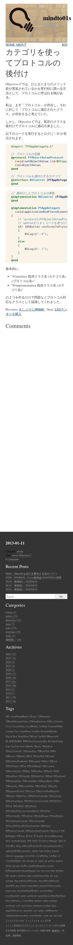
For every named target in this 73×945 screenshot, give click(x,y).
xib (50, 915)
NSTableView (55, 800)
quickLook (32, 895)
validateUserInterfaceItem (17, 915)
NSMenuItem (37, 770)
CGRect (50, 721)
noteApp (9, 880)
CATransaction (44, 716)
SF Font (29, 835)
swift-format (26, 905)
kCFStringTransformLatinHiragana (21, 870)
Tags (10, 708)
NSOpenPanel (12, 776)
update (41, 910)
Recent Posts (17, 566)
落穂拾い (56, 930)
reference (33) (13, 632)
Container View (12, 731)
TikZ (60, 840)
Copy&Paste (25, 731)
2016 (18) (11, 685)
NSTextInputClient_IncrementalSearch (22, 810)
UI (65, 840)
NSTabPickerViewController (36, 800)
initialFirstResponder (37, 865)
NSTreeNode (27, 815)
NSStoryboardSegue (14, 800)
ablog (18, 845)
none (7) (10, 624)
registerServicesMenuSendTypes (52, 895)
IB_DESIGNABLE (14, 741)
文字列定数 (11, 930)
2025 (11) (11, 658)
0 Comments (12, 559)
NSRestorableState (26, 785)
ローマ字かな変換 (57, 925)
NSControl (49, 756)
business (55, 850)
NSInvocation (48, 765)
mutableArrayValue (40, 875)
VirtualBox (10, 845)
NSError (45, 761)
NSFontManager (34, 765)
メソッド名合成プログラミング (20, 925)
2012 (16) (11, 701)
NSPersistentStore (30, 780)
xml (55, 915)
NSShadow (10, 795)
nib (51, 875)
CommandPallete (55, 726)
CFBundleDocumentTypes (17, 721)
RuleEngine (11, 835)
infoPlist (24, 865)
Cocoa (8, 726)
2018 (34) (11, 677)
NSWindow (46, 825)
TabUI (35, 840)
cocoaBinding (42, 855)
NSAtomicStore (29, 750)
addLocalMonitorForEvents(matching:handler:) (42, 845)
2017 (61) (11, 681)
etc (36, 860)
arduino (35, 850)
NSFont (23, 765)
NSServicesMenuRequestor (47, 790)
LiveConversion (18, 746)
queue (23, 895)
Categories (15, 605)
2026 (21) (11, 654)
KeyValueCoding (55, 741)
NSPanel (48, 776)
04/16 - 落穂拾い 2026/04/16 (21, 589)
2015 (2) (10, 689)
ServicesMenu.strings (54, 835)
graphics (59, 860)
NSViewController (37, 820)
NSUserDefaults (56, 815)
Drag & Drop (11, 736)
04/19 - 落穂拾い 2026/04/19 (21, 585)
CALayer (33, 716)
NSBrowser (10, 756)
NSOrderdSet (24, 776)
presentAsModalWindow (28, 890)
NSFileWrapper (12, 765)
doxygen (30, 860)
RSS (64, 44)
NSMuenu (48, 770)
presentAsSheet (46, 890)
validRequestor (51, 910)
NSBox (53, 750)
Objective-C (25, 555)
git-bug (51, 860)
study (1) (10, 636)
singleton (38, 900)
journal (50, 865)
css (59, 855)
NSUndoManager (41, 815)
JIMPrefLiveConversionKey (35, 741)
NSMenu (26, 770)
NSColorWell (38, 756)
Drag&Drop (23, 736)
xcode (45, 915)
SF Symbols (39, 835)
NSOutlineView (37, 776)
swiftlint (46, 905)
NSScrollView (41, 785)
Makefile (29, 746)
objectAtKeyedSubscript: (49, 880)
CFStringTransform (37, 721)
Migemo (37, 746)
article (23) (11, 616)
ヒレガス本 (45, 920)
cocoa (15, 555)
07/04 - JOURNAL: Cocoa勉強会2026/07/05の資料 (34, 577)
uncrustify (28, 910)
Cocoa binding (18, 726)
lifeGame (60, 870)
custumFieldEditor (14, 860)
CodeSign (43, 726)
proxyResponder (13, 895)
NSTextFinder (31, 805)
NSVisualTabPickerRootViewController (23, 825)
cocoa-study (30, 855)
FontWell (42, 736)
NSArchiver (47, 746)
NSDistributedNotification (17, 761)
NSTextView (45, 810)
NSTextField (18, 805)
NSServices (30, 790)
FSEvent (33, 736)
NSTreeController (13, 815)
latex (53, 870)
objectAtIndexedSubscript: (25, 880)
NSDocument (34, 761)
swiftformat (37, 905)
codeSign (53, 855)
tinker (53, 905)
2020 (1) (10, 670)
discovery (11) (13, 620)
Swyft (8, 840)
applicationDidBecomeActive (18, 850)
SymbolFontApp (19, 840)
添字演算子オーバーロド (28, 930)
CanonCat (58, 721)
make (29, 875)
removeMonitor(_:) (14, 900)
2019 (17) (11, 673)
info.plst (15, 865)
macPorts (22, 875)
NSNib (56, 770)
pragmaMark (33, 885)
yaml (59, 915)
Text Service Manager (48, 840)
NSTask (9, 805)
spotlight (53, 900)
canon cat (10, 855)
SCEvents (21, 835)
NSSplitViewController (38, 795)
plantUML (10, 885)
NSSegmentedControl (15, 790)
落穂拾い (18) (13, 639)
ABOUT (21, 44)
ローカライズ (41, 925)
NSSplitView (21, 795)
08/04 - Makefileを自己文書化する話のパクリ (31, 573)
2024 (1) (10, 662)
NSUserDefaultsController (17, 820)
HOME (10, 44)
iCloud (8, 865)
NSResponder (11, 785)
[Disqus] (36, 378)
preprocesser (11, 890)
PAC (63, 830)
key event (45, 870)
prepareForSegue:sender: (50, 885)
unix (35, 910)
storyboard (10, 905)
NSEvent (53, 761)
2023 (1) (10, 666)
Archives (14, 647)
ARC (8, 716)
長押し (9, 935)
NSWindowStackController (37, 830)
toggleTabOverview (14, 910)
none (56, 875)
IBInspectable (52, 736)
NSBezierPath (43, 750)
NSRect (57, 780)
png (17, 885)
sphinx (46, 900)
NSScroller (52, 785)
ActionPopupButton (19, 716)
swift (18, 905)
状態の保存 (45, 930)
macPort (13, 875)
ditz (24, 860)
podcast (23, 885)
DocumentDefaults (49, 731)
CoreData (36, 731)
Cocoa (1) (11, 612)
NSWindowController (15, 830)
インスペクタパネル (15, 920)
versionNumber (35, 915)
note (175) (11, 628)
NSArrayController (14, 750)
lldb (7, 875)
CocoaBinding (32, 726)
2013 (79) (11, 697)
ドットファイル (32, 920)
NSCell (29, 756)
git (46, 860)
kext (38, 870)
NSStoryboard (55, 795)
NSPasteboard (59, 776)
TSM (29, 840)
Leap (8, 746)
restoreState (28, 900)
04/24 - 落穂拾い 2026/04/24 (21, 581)
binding (47, 850)
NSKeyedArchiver (14, 770)
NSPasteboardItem (14, 780)
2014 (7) (10, 693)
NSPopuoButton (46, 780)
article (20, 551)
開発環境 (17, 935)
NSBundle (20, 756)
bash (41, 850)
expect (41, 860)
